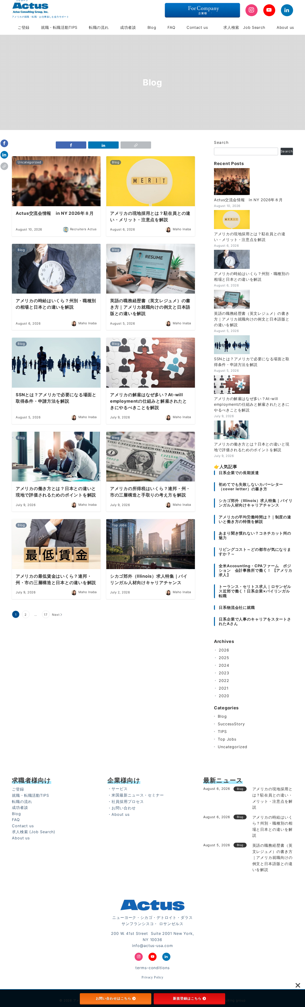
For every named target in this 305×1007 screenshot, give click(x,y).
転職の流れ (22, 801)
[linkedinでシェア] (4, 155)
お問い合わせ (124, 808)
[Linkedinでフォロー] (287, 10)
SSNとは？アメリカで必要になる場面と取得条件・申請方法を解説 (252, 361)
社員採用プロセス (128, 801)
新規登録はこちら (187, 998)
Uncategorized (232, 746)
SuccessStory (231, 723)
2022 (224, 680)
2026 (224, 650)
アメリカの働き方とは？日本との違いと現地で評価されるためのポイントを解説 (251, 447)
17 (45, 614)
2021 (224, 688)
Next (56, 614)
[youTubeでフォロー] (269, 10)
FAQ (16, 819)
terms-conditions (152, 967)
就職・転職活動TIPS (30, 795)
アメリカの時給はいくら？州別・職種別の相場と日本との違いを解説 (251, 276)
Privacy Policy (152, 977)
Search (221, 142)
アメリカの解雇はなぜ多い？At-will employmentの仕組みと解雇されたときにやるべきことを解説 (252, 404)
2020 (224, 695)
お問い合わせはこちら (113, 998)
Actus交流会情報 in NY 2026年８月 (248, 199)
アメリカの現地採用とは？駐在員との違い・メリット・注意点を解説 (249, 236)
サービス (120, 788)
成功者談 (20, 807)
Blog (222, 716)
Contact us (23, 825)
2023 (224, 673)
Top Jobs (227, 739)
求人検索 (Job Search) (33, 831)
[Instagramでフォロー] (251, 10)
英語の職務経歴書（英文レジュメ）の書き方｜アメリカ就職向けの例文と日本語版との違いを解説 (251, 319)
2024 (224, 665)
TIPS (222, 731)
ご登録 (18, 789)
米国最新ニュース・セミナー (138, 795)
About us (21, 838)
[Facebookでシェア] (4, 143)
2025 (224, 657)
